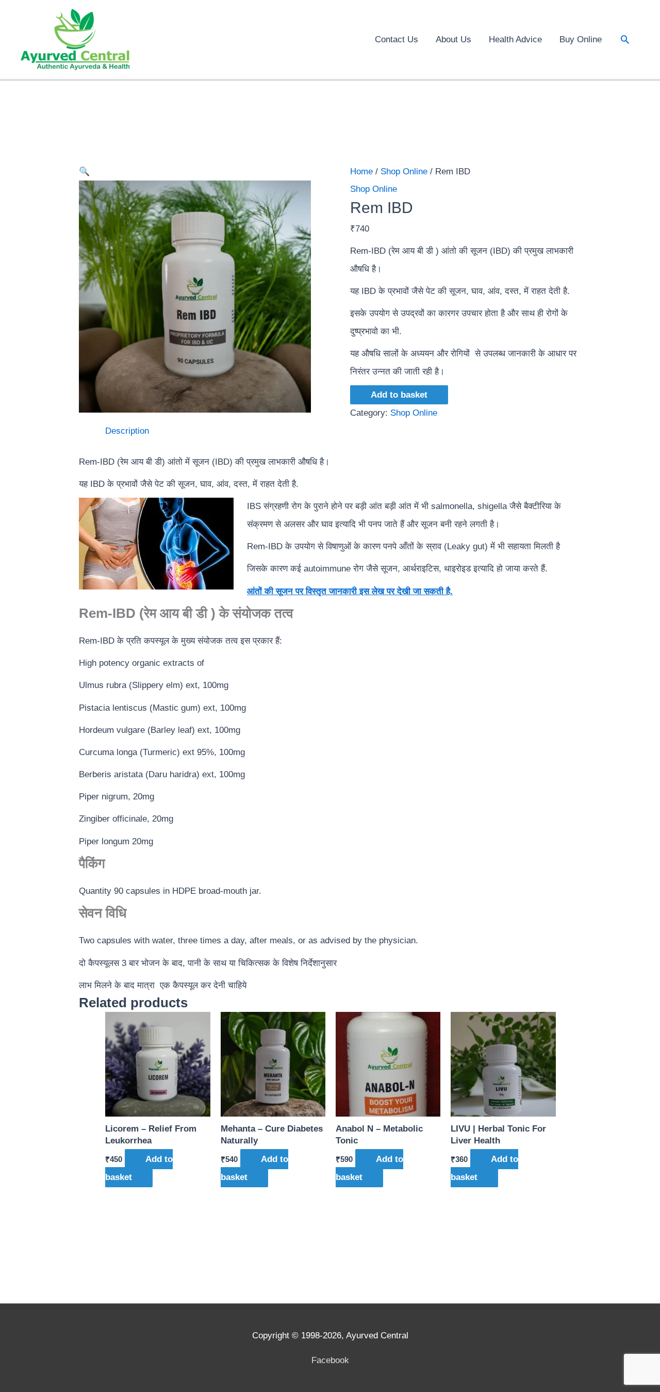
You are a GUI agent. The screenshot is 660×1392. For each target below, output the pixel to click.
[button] (625, 39)
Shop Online (404, 171)
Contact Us (396, 39)
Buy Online (580, 39)
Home (361, 171)
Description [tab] (127, 431)
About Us (453, 39)
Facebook (330, 1360)
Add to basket (399, 395)
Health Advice (515, 39)
